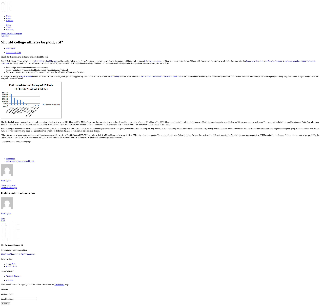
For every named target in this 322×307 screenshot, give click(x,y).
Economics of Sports (26, 161)
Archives (9, 21)
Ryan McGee (26, 76)
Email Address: (7, 299)
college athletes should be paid (45, 61)
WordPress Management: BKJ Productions (18, 254)
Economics (10, 159)
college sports (11, 161)
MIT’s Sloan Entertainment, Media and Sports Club (161, 76)
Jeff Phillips (114, 76)
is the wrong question (152, 61)
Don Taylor (6, 180)
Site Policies (59, 285)
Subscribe (5, 304)
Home (8, 16)
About (8, 18)
